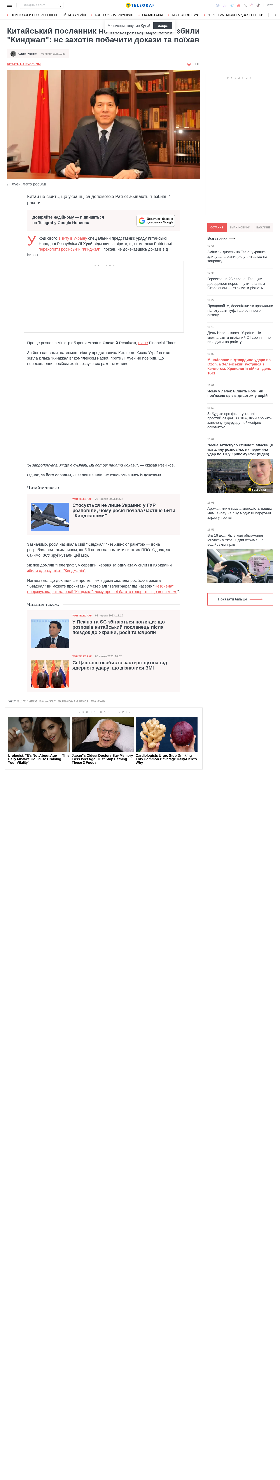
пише (143, 343)
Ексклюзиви (152, 15)
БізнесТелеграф (185, 15)
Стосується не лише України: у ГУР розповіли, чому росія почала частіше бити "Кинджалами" (123, 510)
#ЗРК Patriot (27, 701)
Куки (145, 26)
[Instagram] (251, 5)
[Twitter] (245, 5)
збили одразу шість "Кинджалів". (56, 570)
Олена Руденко (27, 53)
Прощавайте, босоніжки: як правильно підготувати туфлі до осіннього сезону (240, 310)
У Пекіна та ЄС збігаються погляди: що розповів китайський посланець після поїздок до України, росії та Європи (118, 627)
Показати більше (232, 599)
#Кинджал (47, 701)
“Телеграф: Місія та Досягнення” (235, 15)
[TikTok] (258, 5)
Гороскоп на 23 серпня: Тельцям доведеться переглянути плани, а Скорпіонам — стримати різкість (236, 283)
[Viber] (224, 5)
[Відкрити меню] (10, 5)
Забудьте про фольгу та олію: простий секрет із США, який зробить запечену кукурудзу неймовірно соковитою (239, 420)
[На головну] (140, 5)
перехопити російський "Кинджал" (69, 249)
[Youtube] (238, 5)
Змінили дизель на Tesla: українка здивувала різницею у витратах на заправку (237, 256)
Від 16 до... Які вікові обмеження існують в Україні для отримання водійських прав (235, 540)
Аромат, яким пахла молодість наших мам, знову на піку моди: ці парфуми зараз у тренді (239, 513)
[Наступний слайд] (275, 15)
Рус (270, 5)
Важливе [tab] (263, 227)
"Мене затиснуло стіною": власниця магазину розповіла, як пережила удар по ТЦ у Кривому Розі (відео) (240, 449)
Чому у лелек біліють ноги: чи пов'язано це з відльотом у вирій (237, 393)
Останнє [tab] (217, 227)
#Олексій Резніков (73, 701)
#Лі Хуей (98, 701)
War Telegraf (82, 499)
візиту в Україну (72, 238)
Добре (163, 26)
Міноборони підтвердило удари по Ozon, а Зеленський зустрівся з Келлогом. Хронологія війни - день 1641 (239, 366)
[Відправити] (59, 5)
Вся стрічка (217, 238)
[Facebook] (218, 5)
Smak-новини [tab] (240, 227)
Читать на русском (24, 64)
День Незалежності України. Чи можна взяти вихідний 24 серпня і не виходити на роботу (239, 337)
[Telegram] (231, 5)
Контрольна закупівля (114, 15)
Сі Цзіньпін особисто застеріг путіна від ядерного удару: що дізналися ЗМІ (119, 665)
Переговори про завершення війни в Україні (48, 15)
